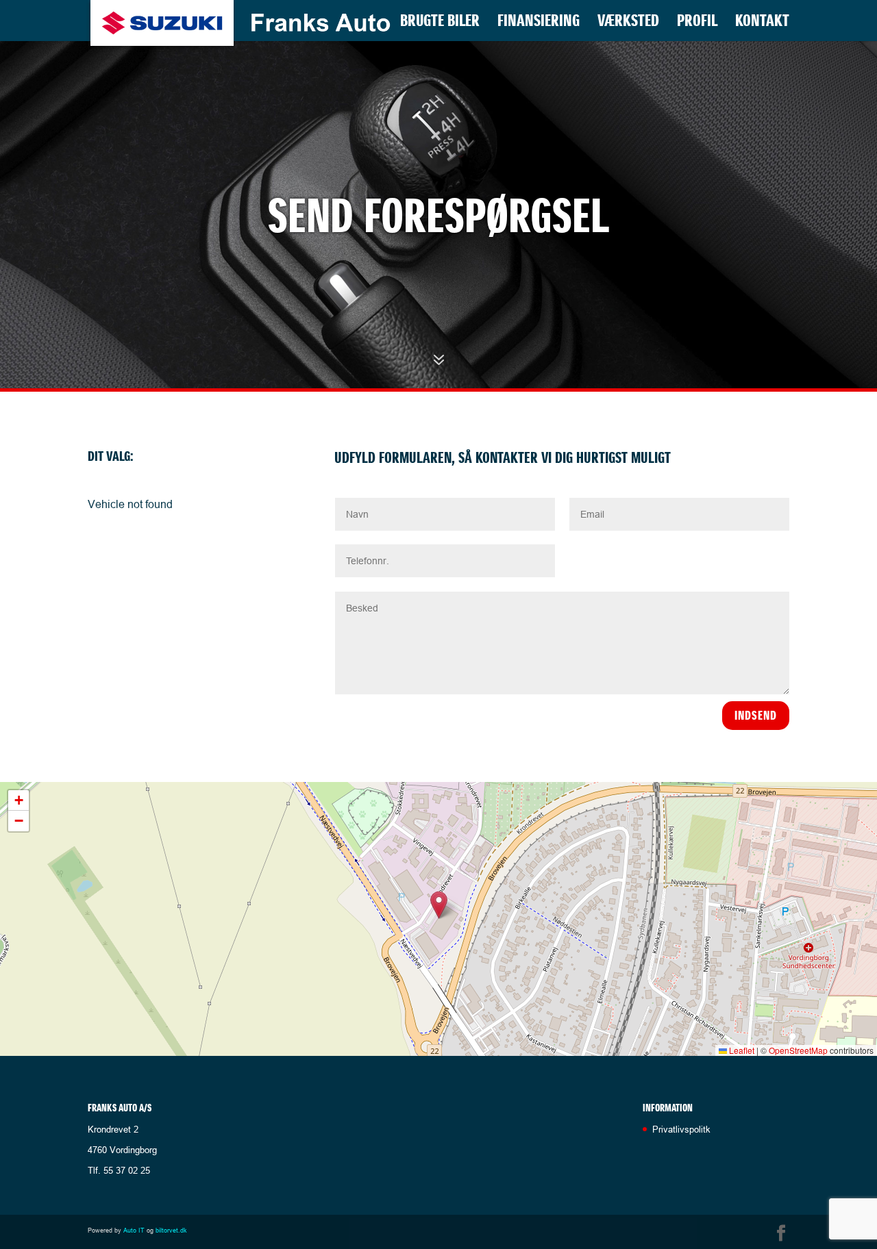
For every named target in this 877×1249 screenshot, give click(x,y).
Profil (697, 23)
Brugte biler (440, 23)
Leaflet (740, 1050)
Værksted (628, 23)
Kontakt (762, 23)
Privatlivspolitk (681, 1129)
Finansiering (538, 23)
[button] (438, 905)
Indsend (755, 715)
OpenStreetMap (798, 1050)
